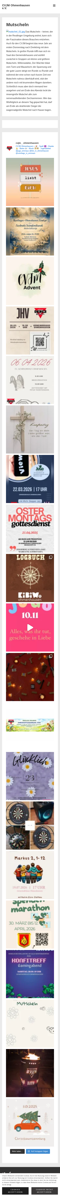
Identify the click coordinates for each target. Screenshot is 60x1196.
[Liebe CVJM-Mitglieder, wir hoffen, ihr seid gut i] (30, 726)
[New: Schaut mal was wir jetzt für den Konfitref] (30, 825)
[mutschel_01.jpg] (15, 31)
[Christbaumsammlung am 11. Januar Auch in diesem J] (30, 1123)
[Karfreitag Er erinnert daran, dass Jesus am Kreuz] (30, 429)
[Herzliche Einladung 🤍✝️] (30, 578)
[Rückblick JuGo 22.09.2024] (30, 677)
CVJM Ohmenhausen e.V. (16, 7)
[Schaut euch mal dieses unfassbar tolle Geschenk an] (30, 1073)
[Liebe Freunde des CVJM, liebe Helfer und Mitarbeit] (30, 281)
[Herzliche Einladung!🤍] (30, 231)
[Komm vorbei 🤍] (30, 330)
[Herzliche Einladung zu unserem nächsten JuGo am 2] (30, 479)
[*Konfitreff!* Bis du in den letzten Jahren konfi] (30, 974)
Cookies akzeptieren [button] (15, 1191)
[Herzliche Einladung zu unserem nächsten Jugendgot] (30, 776)
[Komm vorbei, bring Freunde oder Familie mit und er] (30, 875)
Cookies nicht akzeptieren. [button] (44, 1191)
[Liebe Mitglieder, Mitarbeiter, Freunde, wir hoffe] (30, 1024)
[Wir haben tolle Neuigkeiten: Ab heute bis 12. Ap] (30, 924)
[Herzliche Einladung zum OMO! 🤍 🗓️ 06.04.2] (30, 380)
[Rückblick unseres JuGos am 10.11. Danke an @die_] (30, 627)
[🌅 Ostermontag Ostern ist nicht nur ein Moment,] (30, 182)
